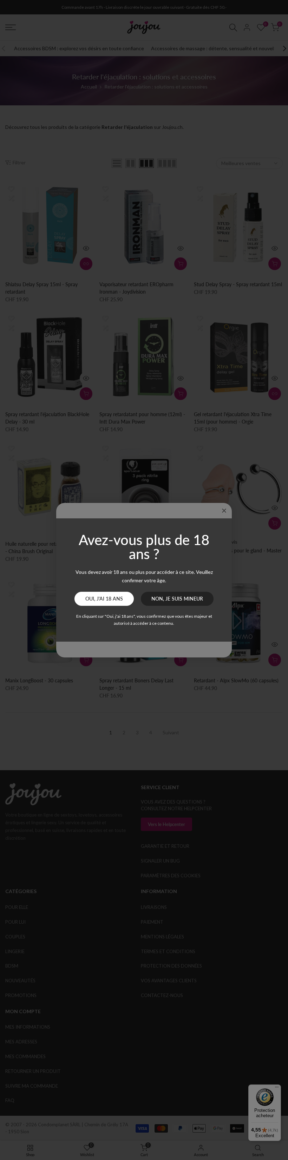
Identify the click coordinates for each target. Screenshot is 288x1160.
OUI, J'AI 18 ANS (104, 599)
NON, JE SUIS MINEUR (177, 599)
